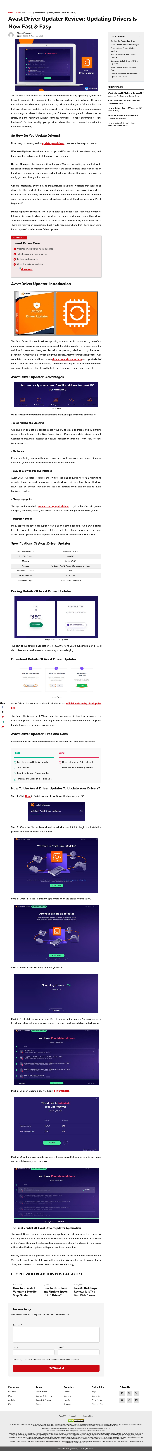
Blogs (94, 1392)
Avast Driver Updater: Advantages (125, 45)
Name (16, 1347)
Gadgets (67, 1396)
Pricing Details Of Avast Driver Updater (123, 56)
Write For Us (97, 1400)
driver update (61, 1091)
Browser (39, 1404)
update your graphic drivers (53, 506)
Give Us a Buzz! (98, 1404)
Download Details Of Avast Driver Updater (124, 62)
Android (11, 1400)
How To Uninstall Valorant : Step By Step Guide (25, 1292)
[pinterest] (2, 717)
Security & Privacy (43, 1400)
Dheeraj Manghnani (24, 33)
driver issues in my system (67, 359)
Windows (12, 1392)
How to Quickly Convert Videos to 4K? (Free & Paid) (125, 109)
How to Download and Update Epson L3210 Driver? (55, 1292)
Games (67, 1392)
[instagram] (129, 1393)
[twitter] (2, 712)
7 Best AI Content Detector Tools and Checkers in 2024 (124, 102)
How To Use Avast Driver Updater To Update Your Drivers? (125, 75)
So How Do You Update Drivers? (124, 41)
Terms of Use (88, 1416)
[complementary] (3, 727)
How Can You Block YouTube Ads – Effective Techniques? (123, 117)
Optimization (41, 1392)
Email (61, 1347)
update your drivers (53, 143)
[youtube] (122, 1400)
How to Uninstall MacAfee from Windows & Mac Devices (121, 124)
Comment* (17, 1325)
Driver (17, 13)
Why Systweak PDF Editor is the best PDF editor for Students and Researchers (125, 94)
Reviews (67, 1404)
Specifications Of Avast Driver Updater (123, 49)
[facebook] (2, 707)
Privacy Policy (74, 1416)
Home (10, 13)
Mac (10, 1396)
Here (28, 796)
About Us (62, 1416)
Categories (96, 1396)
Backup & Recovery (44, 1396)
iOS (9, 1404)
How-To (67, 1400)
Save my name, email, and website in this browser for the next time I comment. (47, 1360)
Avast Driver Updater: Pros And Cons (123, 69)
